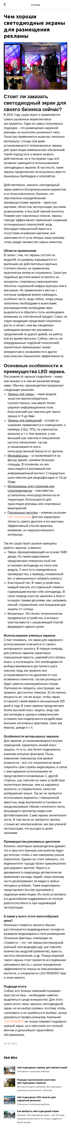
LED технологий (19, 517)
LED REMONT (14, 1021)
